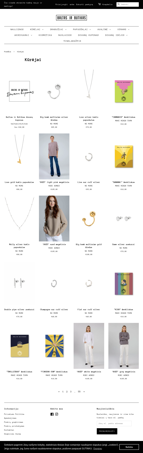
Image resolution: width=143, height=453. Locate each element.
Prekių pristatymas (14, 426)
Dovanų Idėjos (115, 35)
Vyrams (123, 29)
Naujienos (17, 29)
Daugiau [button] (97, 448)
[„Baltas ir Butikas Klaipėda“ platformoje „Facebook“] (52, 415)
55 (79, 391)
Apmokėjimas (10, 418)
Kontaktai (9, 430)
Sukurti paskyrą (84, 4)
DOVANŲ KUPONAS (88, 35)
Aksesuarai (23, 35)
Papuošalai (81, 29)
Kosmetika (45, 35)
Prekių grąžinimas (13, 422)
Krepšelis (108, 4)
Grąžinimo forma (12, 434)
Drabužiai (57, 29)
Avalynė (103, 29)
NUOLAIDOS (65, 35)
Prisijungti (62, 4)
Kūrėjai (36, 29)
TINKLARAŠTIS (72, 41)
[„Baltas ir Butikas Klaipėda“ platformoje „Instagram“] (56, 415)
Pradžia (7, 52)
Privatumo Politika (14, 414)
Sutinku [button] (129, 447)
